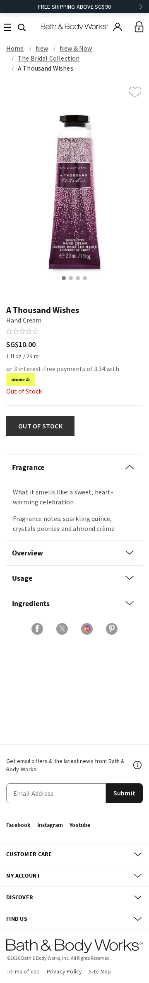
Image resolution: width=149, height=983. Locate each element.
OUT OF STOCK (40, 426)
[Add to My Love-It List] (135, 92)
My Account (23, 875)
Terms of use (23, 971)
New (42, 48)
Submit (124, 793)
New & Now (76, 48)
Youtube (80, 825)
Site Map (100, 971)
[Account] (117, 27)
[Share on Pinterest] (111, 629)
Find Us (16, 918)
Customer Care (29, 854)
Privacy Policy (64, 971)
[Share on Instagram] (87, 629)
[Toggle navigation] (7, 26)
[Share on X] (62, 629)
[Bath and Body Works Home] (74, 26)
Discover (19, 897)
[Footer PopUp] (137, 765)
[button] (22, 26)
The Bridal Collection (48, 58)
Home (15, 48)
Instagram (50, 825)
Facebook (18, 825)
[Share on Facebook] (37, 629)
